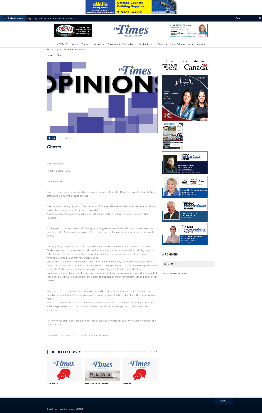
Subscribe (162, 44)
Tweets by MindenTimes (174, 273)
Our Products (145, 44)
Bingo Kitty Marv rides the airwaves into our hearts (51, 18)
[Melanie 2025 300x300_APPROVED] (185, 97)
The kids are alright (96, 383)
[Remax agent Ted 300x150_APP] (185, 210)
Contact (201, 44)
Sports (85, 44)
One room (52, 383)
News (73, 44)
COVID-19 (62, 44)
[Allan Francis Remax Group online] (185, 162)
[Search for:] (245, 18)
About (191, 44)
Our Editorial (71, 49)
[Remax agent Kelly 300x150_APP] (185, 233)
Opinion (98, 44)
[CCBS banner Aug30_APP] (131, 6)
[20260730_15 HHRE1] (173, 135)
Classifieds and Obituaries (120, 44)
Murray (127, 383)
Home (50, 49)
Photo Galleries (177, 44)
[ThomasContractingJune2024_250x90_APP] (73, 30)
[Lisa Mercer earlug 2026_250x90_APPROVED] (189, 30)
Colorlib (80, 408)
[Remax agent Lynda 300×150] (185, 186)
